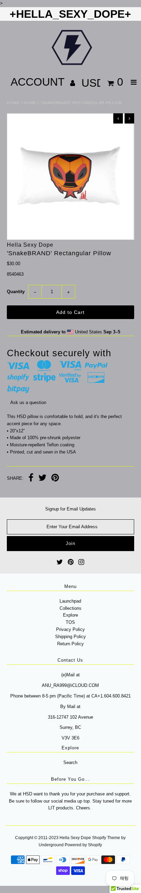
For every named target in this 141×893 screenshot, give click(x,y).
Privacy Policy (70, 629)
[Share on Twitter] (42, 478)
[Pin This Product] (55, 478)
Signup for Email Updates (70, 509)
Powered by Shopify (83, 844)
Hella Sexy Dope (75, 837)
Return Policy (70, 643)
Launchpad (70, 601)
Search (70, 762)
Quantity (16, 291)
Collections (70, 608)
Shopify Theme (106, 837)
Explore (70, 615)
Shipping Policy (70, 636)
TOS (70, 622)
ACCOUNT (39, 82)
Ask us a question (28, 402)
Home (13, 103)
